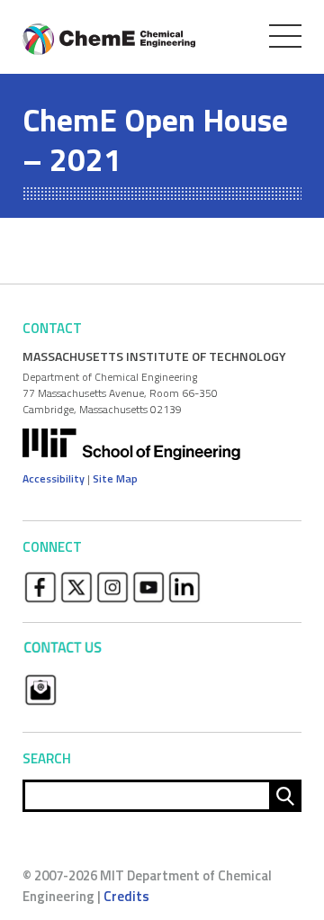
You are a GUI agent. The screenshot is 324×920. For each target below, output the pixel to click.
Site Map (115, 478)
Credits (126, 896)
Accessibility (53, 478)
